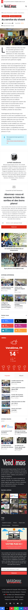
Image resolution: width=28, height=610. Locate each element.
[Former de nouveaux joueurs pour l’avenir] (6, 397)
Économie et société (12, 12)
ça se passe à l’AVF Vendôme (6, 431)
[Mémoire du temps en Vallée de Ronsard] (21, 426)
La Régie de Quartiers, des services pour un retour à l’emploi (6, 305)
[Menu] (2, 7)
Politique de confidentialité (11, 599)
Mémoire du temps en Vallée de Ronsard (21, 431)
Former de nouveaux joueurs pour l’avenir (17, 395)
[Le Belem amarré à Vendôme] (14, 511)
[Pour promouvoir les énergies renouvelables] (21, 298)
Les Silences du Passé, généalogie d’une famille (20, 447)
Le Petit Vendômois (8, 23)
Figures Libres (22, 522)
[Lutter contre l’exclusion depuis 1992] (21, 282)
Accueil (4, 12)
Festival (15, 522)
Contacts (21, 599)
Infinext (23, 594)
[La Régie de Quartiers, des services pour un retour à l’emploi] (7, 298)
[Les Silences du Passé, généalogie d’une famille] (21, 440)
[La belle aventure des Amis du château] (7, 282)
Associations (21, 12)
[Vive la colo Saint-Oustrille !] (6, 411)
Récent (21, 375)
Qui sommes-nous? (9, 597)
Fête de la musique (6, 525)
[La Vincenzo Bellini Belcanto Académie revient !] (23, 511)
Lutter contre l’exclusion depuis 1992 (20, 288)
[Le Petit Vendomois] (10, 6)
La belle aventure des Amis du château (7, 287)
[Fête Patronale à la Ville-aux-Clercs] (6, 404)
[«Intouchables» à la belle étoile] (5, 496)
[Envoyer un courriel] (12, 23)
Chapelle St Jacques (6, 522)
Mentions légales (19, 597)
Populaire (7, 375)
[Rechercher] (26, 7)
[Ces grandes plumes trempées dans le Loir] (14, 506)
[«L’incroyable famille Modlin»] (5, 506)
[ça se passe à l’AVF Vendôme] (7, 426)
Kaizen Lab (11, 594)
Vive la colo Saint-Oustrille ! (16, 409)
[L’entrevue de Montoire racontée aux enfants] (23, 501)
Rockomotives (15, 525)
